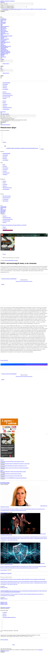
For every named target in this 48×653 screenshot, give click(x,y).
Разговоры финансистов (8, 95)
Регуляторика (15, 148)
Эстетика (36, 148)
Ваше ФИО (3, 115)
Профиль (2, 59)
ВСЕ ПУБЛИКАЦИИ (4, 483)
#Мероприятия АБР (4, 50)
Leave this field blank (4, 10)
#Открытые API (3, 36)
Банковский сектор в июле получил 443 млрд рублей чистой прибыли (14, 467)
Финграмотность (26, 148)
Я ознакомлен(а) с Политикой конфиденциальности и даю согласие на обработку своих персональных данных (24, 9)
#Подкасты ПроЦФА (4, 38)
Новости (4, 100)
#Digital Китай (3, 20)
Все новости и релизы (4, 482)
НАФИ (10, 260)
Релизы (4, 102)
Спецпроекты (5, 199)
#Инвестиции (3, 27)
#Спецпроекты (3, 40)
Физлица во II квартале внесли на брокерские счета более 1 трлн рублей (14, 463)
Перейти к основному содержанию (7, 0)
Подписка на (3, 6)
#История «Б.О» (3, 28)
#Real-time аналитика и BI (5, 46)
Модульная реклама (7, 195)
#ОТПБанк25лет (3, 49)
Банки (8, 148)
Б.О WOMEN (5, 89)
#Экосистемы (3, 56)
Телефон (2, 5)
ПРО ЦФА (5, 156)
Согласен (2, 651)
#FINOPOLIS (3, 48)
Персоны (4, 91)
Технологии (20, 148)
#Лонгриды (2, 32)
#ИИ (1, 25)
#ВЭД (1, 24)
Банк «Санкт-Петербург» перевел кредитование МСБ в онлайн (13, 471)
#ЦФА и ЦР (2, 43)
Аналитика (5, 104)
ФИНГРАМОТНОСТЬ (5, 579)
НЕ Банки (11, 148)
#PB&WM (2, 54)
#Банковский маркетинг (5, 51)
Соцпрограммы (6, 109)
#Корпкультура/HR (4, 31)
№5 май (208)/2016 (4, 360)
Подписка (2, 2)
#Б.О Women (3, 23)
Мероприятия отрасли (7, 107)
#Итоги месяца (3, 30)
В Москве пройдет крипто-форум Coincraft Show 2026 (11, 475)
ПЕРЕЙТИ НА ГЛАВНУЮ (5, 573)
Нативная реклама (6, 197)
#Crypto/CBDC (3, 18)
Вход (1, 68)
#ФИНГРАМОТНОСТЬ (5, 42)
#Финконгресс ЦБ (4, 53)
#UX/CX (2, 55)
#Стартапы (2, 41)
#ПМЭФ (2, 37)
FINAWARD (5, 84)
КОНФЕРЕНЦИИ (6, 82)
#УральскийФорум (4, 47)
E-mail (2, 60)
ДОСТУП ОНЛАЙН (4, 113)
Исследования (15, 260)
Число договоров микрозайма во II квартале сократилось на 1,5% (13, 465)
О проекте (5, 612)
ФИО (1, 3)
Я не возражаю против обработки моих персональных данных (14, 119)
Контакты (5, 615)
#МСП (1, 34)
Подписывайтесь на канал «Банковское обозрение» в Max (13, 364)
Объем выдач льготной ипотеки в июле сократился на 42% (12, 461)
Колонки (4, 98)
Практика (5, 105)
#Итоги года (2, 29)
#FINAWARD (3, 22)
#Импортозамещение (4, 26)
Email (1, 4)
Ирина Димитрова (4, 512)
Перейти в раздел (3, 587)
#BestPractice (3, 211)
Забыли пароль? (6, 63)
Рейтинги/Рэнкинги (7, 93)
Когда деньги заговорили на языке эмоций (36, 579)
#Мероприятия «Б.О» (4, 33)
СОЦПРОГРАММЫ (4, 590)
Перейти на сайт (3, 602)
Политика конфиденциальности (9, 617)
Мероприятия (5, 200)
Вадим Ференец (3, 569)
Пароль (2, 61)
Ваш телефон (3, 117)
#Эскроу (2, 44)
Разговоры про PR (6, 96)
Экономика (32, 148)
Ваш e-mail (2, 116)
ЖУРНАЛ (5, 87)
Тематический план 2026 (8, 230)
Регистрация (3, 111)
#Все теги (2, 212)
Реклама (4, 614)
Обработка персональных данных (7, 7)
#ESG (1, 21)
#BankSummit (3, 45)
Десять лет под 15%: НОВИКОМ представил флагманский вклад (13, 477)
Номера (4, 227)
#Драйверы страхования (5, 52)
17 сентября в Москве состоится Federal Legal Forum (10, 473)
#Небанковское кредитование (6, 35)
